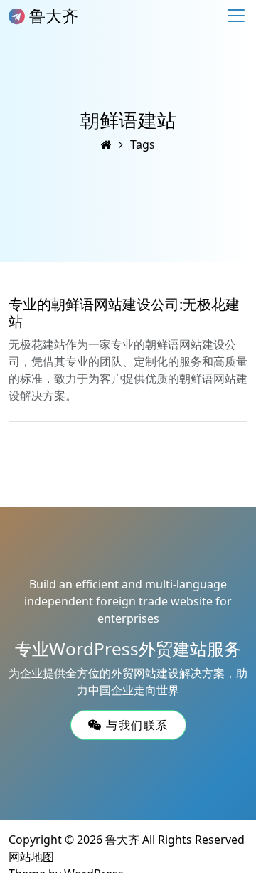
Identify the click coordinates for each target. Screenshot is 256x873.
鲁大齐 (51, 15)
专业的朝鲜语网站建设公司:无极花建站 (124, 313)
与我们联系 (135, 725)
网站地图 (31, 856)
